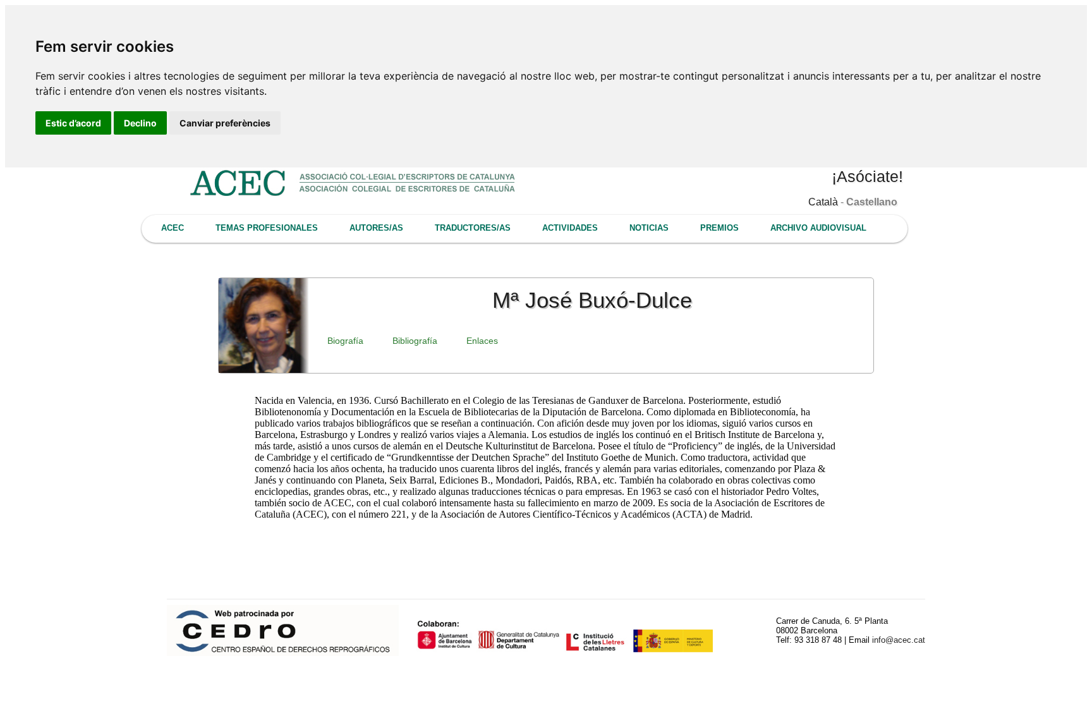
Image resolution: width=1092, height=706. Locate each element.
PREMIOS (719, 228)
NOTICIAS (649, 228)
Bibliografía (414, 341)
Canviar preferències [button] (224, 123)
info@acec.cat (898, 640)
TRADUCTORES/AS (473, 228)
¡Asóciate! (867, 176)
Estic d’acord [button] (73, 123)
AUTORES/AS (376, 228)
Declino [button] (140, 123)
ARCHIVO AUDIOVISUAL (818, 228)
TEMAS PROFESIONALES (266, 228)
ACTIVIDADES (570, 228)
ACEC (172, 228)
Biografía (345, 341)
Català (823, 202)
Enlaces (482, 341)
